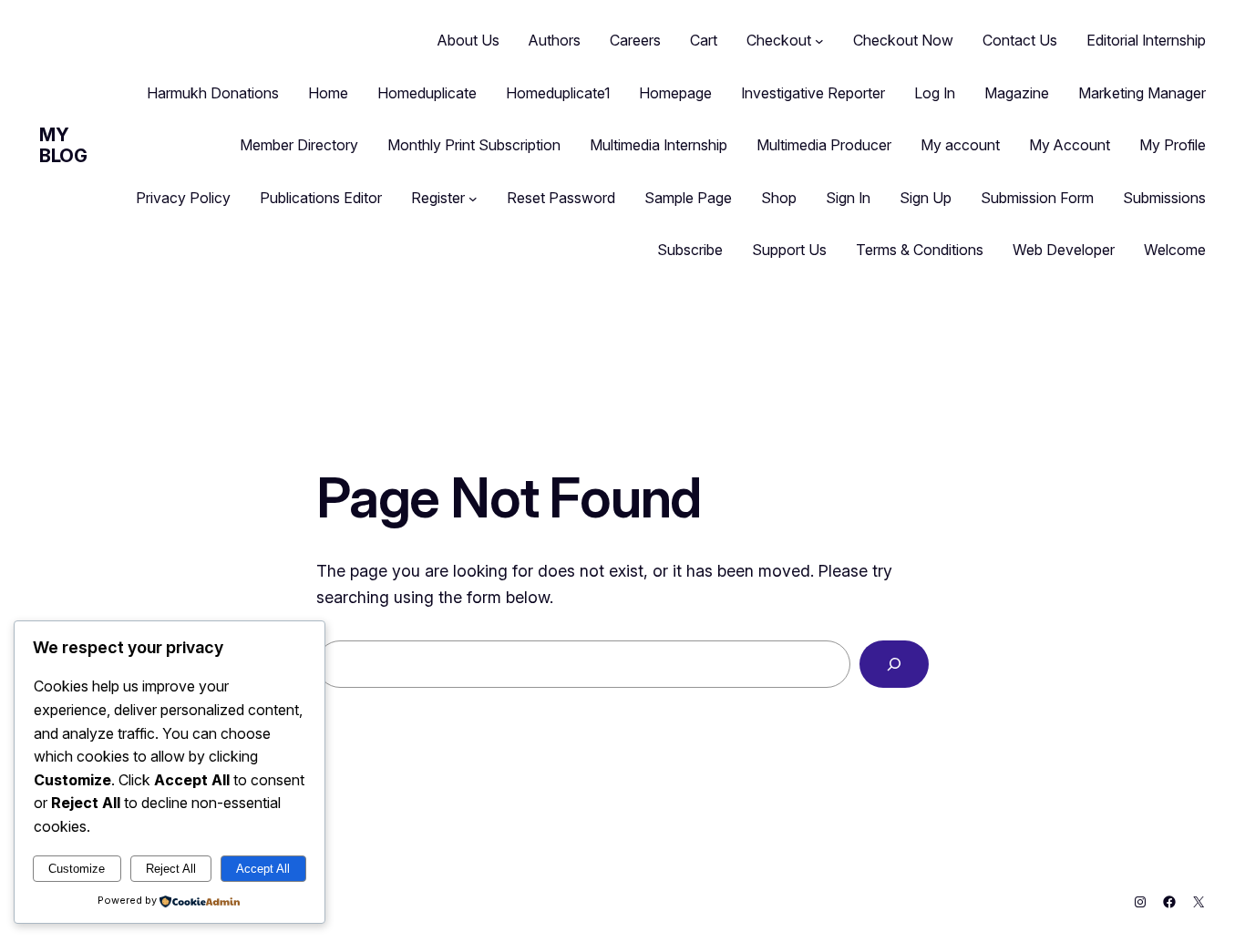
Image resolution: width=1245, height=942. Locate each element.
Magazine (1016, 93)
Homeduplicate (427, 93)
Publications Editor (321, 198)
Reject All (171, 868)
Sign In (848, 198)
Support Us (789, 250)
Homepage (675, 93)
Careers (635, 40)
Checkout (778, 40)
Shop (779, 198)
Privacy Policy (183, 198)
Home (328, 93)
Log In (934, 93)
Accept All (263, 868)
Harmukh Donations (213, 93)
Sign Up (926, 198)
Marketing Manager (1142, 93)
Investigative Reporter (813, 93)
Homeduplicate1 (558, 93)
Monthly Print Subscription (474, 145)
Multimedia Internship (658, 145)
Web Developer (1064, 250)
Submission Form (1037, 198)
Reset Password (561, 198)
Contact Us (1020, 40)
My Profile (1172, 145)
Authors (555, 40)
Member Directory (299, 145)
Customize (76, 868)
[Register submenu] (473, 198)
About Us (468, 40)
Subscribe (690, 250)
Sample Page (688, 198)
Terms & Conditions (919, 250)
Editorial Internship (1146, 40)
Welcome (1175, 250)
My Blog (63, 145)
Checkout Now (903, 40)
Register (438, 198)
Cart (703, 40)
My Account (1069, 145)
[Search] (894, 664)
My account (960, 145)
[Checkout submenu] (819, 41)
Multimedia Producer (823, 145)
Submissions (1164, 198)
